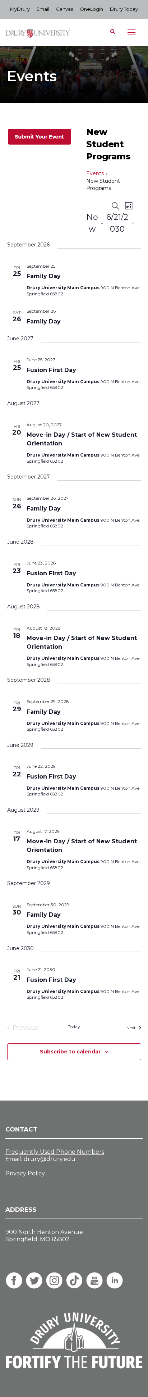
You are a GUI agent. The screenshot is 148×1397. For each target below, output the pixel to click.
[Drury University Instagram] (54, 1280)
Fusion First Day (51, 370)
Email (43, 9)
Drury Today (124, 9)
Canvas (64, 9)
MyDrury (20, 9)
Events (95, 173)
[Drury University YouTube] (94, 1280)
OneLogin (91, 9)
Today (74, 1026)
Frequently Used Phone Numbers (54, 1151)
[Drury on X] (34, 1280)
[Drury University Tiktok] (74, 1280)
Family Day (44, 276)
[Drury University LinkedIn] (114, 1280)
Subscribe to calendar (70, 1051)
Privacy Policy (25, 1173)
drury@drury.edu (49, 1159)
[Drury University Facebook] (14, 1280)
